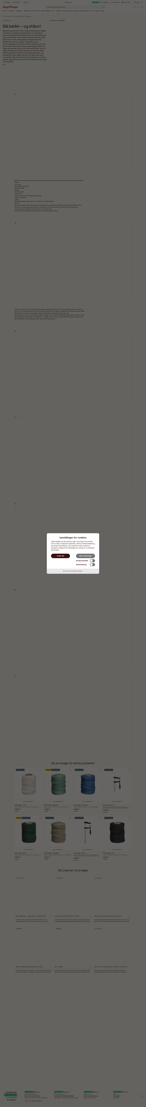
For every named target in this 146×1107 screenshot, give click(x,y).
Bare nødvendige (85, 556)
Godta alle (60, 556)
